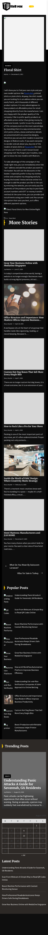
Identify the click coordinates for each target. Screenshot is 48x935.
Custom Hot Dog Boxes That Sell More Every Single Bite (23, 373)
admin (6, 74)
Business (8, 66)
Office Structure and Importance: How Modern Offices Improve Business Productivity (24, 320)
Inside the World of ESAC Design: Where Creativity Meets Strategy (21, 479)
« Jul (23, 855)
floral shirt (28, 93)
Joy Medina (7, 269)
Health (7, 776)
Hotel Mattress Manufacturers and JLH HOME (22, 534)
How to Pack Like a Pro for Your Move (23, 426)
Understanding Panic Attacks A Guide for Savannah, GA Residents (22, 784)
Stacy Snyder (8, 324)
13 (24, 835)
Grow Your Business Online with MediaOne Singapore (21, 264)
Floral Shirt (12, 218)
